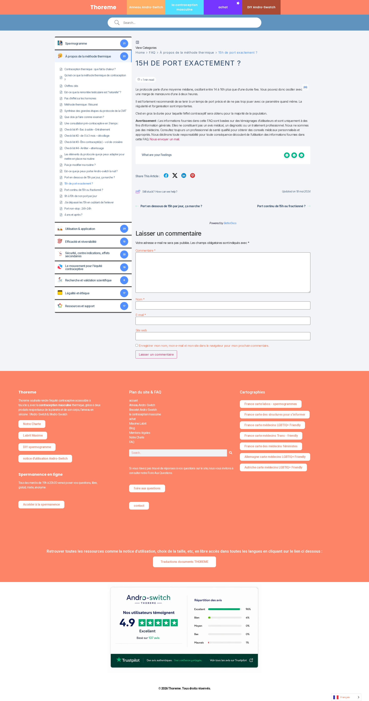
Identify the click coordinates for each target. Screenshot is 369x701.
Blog (132, 428)
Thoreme (103, 7)
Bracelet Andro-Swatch (143, 410)
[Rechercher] (230, 453)
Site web (141, 330)
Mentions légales (139, 433)
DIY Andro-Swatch (261, 7)
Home (140, 52)
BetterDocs (230, 223)
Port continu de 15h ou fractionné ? (281, 206)
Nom (140, 299)
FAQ (152, 52)
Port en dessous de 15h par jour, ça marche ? (171, 206)
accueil (133, 400)
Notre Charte (136, 437)
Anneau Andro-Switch (146, 7)
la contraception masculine (145, 414)
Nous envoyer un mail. (165, 139)
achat (223, 7)
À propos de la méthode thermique (187, 52)
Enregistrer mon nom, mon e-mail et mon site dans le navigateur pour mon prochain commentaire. (204, 345)
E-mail (140, 314)
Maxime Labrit (137, 423)
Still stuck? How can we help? (159, 191)
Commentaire (145, 250)
